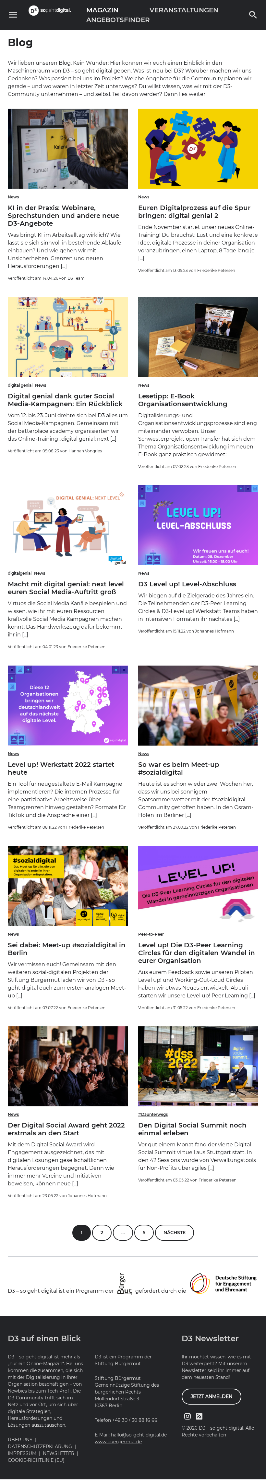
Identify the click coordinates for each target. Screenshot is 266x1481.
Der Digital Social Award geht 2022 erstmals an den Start (66, 1129)
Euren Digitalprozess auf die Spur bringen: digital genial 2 (194, 212)
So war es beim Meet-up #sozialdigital (178, 768)
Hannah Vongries (85, 450)
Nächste (174, 1232)
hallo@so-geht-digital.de (139, 1435)
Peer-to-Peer (151, 934)
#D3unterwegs (153, 1114)
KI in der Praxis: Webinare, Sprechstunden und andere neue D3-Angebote (63, 215)
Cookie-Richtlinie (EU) (36, 1460)
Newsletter (58, 1453)
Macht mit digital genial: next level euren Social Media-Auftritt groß (66, 588)
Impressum (22, 1453)
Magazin (102, 10)
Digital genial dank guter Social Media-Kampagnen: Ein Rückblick (65, 400)
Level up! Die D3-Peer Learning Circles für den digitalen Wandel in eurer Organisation (196, 953)
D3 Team (76, 278)
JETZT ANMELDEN (211, 1396)
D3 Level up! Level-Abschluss (187, 584)
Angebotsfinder (118, 20)
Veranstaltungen (184, 10)
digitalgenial (19, 573)
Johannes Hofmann (214, 631)
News (13, 196)
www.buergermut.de (118, 1442)
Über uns (20, 1440)
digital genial (20, 385)
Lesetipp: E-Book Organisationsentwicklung (182, 400)
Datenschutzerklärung (40, 1446)
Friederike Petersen (216, 270)
